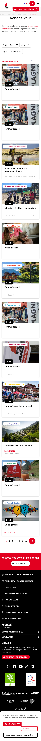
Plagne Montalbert (14, 226)
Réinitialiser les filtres (10, 61)
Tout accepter (12, 724)
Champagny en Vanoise (15, 384)
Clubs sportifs (12, 606)
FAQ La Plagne (11, 600)
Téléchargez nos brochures (19, 581)
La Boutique (11, 587)
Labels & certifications (16, 612)
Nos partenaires (13, 619)
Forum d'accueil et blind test (18, 406)
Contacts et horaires (16, 657)
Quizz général (11, 524)
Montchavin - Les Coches (16, 147)
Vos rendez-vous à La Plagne (17, 14)
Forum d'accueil (12, 89)
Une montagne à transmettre (20, 575)
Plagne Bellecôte (13, 68)
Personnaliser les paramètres (20, 735)
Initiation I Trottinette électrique (20, 208)
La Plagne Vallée (13, 424)
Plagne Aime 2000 (13, 305)
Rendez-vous (34, 14)
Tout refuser (29, 728)
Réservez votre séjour (24, 9)
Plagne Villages (12, 107)
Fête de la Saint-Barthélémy (18, 445)
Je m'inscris (21, 563)
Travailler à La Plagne (16, 594)
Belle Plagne (11, 463)
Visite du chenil (11, 247)
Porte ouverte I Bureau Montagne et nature (15, 169)
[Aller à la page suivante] (32, 541)
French (25, 3)
